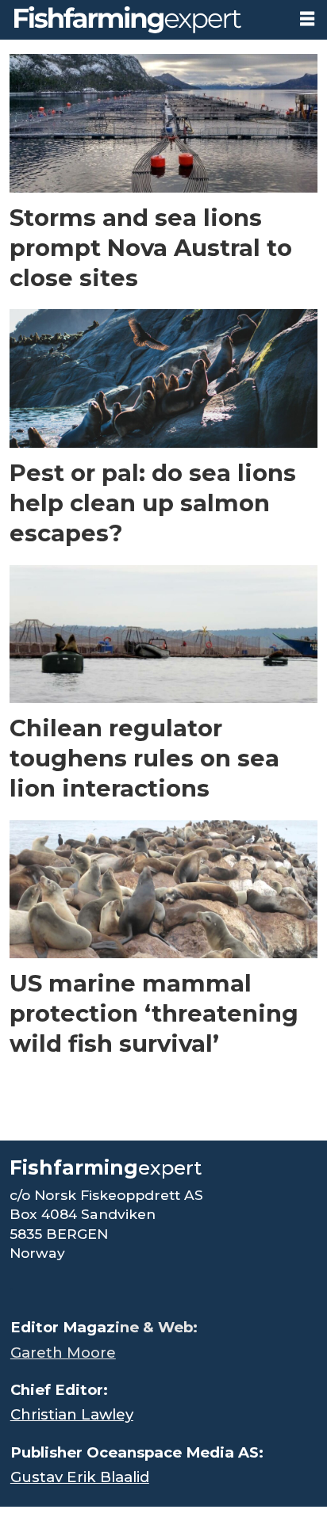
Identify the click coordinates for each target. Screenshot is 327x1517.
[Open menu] (307, 19)
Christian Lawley (71, 1414)
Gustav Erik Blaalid (79, 1477)
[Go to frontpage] (143, 19)
